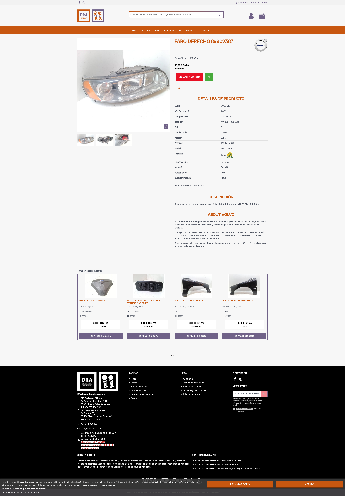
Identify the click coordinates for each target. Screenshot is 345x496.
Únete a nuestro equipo (142, 394)
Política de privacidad (193, 382)
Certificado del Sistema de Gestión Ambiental (215, 464)
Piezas (134, 382)
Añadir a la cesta (191, 76)
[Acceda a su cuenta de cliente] (251, 16)
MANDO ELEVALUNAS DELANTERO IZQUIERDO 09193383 (144, 302)
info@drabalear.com (91, 428)
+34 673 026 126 (259, 2)
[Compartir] (175, 88)
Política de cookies (192, 386)
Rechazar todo (240, 484)
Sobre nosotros (138, 390)
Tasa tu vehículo (139, 386)
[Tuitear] (179, 88)
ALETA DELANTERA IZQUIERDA (237, 300)
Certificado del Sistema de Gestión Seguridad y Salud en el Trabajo (226, 468)
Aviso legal (188, 378)
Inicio (133, 378)
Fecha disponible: (183, 185)
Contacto (135, 398)
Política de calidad (192, 394)
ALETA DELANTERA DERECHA (189, 300)
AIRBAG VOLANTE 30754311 (92, 300)
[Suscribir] (264, 394)
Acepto (309, 484)
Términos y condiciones (194, 390)
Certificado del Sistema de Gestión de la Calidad (217, 460)
